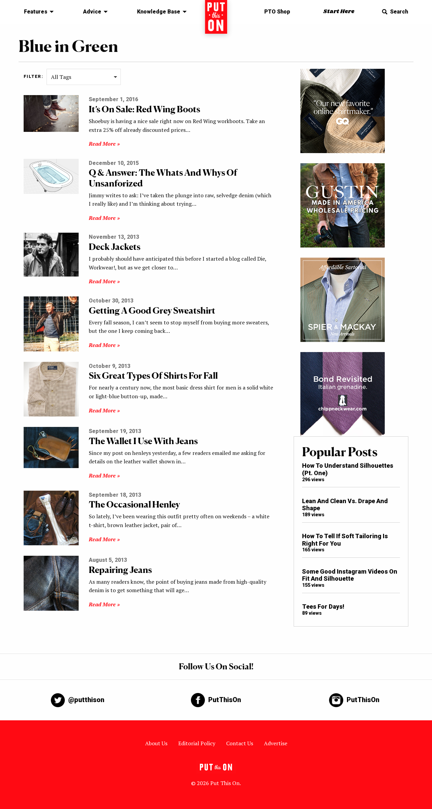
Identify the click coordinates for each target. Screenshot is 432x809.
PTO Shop (277, 11)
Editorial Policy (196, 743)
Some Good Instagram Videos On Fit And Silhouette (349, 575)
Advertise (275, 743)
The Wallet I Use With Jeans (143, 441)
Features (35, 11)
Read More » (104, 143)
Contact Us (239, 743)
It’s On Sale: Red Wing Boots (144, 109)
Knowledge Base (158, 11)
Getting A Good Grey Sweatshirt (152, 310)
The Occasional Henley (134, 504)
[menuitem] (37, 11)
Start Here (338, 12)
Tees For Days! (323, 606)
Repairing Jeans (120, 570)
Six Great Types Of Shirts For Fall (153, 375)
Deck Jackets (114, 246)
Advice (92, 11)
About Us (156, 743)
